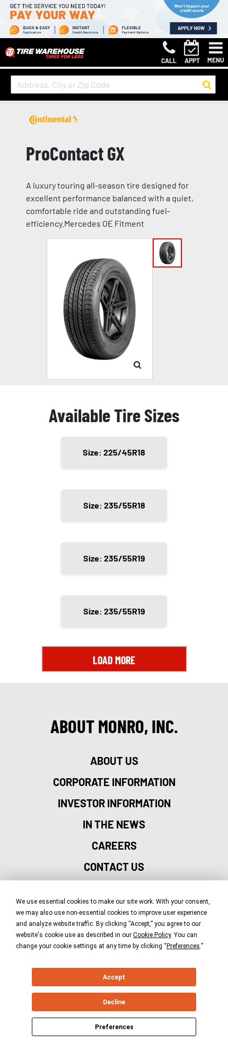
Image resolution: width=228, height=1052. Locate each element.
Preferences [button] (183, 946)
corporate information (114, 781)
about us (114, 760)
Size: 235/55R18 (114, 505)
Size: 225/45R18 (114, 452)
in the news (114, 824)
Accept (114, 977)
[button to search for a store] (207, 85)
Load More (114, 660)
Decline (114, 1002)
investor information (114, 803)
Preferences (114, 1027)
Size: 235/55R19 (114, 558)
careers (114, 845)
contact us (114, 866)
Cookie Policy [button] (152, 935)
